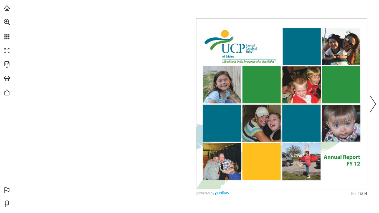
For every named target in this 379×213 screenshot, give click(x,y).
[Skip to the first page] (352, 193)
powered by (205, 193)
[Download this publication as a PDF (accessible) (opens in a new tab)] (7, 65)
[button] (7, 22)
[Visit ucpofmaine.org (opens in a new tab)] (7, 8)
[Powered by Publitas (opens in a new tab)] (7, 204)
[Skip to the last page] (366, 193)
